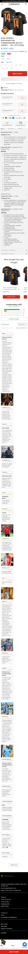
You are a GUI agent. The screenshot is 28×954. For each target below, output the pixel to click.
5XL (7, 68)
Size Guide (9, 62)
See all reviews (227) (14, 306)
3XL (21, 65)
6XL (12, 68)
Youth (8, 58)
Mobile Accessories (6, 928)
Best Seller (4, 926)
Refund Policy (5, 906)
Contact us (4, 913)
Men (3, 58)
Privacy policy (5, 902)
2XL (16, 65)
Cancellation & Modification (9, 917)
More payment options (14, 83)
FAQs (2, 915)
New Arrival (4, 924)
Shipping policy (5, 904)
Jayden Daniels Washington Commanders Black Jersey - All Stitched (11, 288)
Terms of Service (6, 899)
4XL (3, 68)
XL (12, 65)
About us (3, 897)
